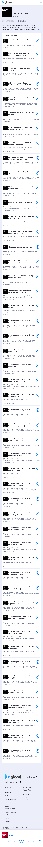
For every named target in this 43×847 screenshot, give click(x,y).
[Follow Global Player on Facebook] (13, 783)
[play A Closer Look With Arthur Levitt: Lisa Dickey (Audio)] (37, 677)
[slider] (39, 840)
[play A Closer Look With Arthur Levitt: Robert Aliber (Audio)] (37, 736)
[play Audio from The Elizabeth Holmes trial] (37, 40)
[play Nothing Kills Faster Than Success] (37, 202)
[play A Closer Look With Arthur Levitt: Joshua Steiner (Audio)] (37, 528)
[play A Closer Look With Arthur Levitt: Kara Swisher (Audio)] (37, 721)
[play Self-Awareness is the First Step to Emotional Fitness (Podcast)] (37, 158)
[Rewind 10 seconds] (15, 841)
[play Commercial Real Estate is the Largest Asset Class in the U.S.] (37, 217)
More (39, 29)
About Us (8, 792)
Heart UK (12, 836)
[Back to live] (33, 841)
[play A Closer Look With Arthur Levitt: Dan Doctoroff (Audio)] (37, 588)
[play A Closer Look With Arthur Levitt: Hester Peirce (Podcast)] (37, 425)
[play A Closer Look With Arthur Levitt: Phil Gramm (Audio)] (37, 558)
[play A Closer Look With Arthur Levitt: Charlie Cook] (37, 350)
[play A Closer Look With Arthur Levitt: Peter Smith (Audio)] (37, 543)
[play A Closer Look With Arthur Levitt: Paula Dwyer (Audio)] (37, 499)
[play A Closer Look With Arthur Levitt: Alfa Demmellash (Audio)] (37, 469)
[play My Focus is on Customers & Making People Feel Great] (37, 276)
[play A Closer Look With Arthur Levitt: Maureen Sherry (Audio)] (37, 573)
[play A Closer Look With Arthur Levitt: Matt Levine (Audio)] (37, 751)
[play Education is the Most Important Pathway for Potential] (37, 143)
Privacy (7, 818)
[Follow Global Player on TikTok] (17, 783)
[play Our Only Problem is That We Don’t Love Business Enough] (37, 128)
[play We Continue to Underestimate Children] (37, 69)
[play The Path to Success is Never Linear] (37, 247)
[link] (21, 44)
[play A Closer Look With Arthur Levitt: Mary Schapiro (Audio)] (37, 662)
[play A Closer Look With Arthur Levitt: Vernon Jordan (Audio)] (37, 632)
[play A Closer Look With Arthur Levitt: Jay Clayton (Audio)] (37, 395)
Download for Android (27, 799)
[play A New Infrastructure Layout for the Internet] (37, 113)
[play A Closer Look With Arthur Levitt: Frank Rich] (37, 321)
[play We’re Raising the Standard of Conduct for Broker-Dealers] (37, 54)
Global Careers (10, 796)
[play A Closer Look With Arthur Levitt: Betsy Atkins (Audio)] (37, 484)
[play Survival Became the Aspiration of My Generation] (37, 98)
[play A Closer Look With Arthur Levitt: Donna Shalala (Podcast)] (37, 454)
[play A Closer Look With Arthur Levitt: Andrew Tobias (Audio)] (37, 706)
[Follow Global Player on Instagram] (20, 783)
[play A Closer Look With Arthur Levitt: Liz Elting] (37, 336)
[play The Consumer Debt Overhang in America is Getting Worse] (37, 291)
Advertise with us (10, 799)
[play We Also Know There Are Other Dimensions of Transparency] (37, 261)
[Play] (21, 841)
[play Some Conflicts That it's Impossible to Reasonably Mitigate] (37, 232)
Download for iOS (28, 794)
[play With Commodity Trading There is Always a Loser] (37, 173)
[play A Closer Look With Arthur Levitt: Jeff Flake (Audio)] (37, 647)
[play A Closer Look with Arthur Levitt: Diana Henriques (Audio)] (37, 617)
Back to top (31, 777)
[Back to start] (9, 841)
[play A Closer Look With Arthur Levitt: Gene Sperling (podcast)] (37, 380)
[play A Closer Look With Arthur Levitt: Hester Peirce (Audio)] (37, 439)
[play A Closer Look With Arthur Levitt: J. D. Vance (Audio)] (37, 365)
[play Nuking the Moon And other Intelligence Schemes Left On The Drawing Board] (37, 84)
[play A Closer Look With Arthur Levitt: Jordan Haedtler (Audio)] (37, 410)
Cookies (7, 821)
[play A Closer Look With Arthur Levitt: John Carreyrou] (37, 306)
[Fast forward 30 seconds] (28, 841)
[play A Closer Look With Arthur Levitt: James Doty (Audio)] (37, 513)
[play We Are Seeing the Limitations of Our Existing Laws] (37, 187)
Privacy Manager (35, 828)
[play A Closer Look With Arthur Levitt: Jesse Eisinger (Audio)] (37, 691)
